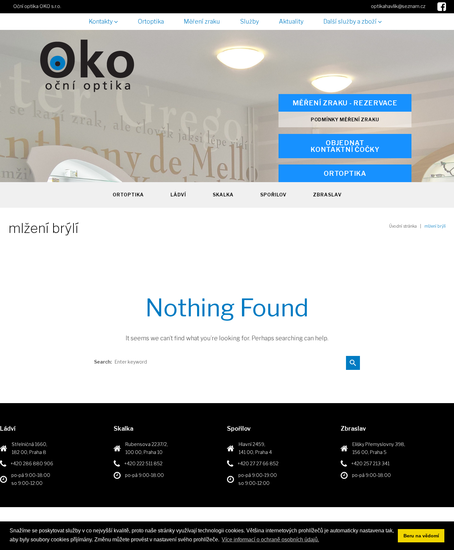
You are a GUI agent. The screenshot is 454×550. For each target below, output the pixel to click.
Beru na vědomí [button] (421, 535)
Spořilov (273, 194)
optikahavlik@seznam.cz (398, 6)
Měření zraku (202, 21)
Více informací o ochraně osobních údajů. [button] (270, 539)
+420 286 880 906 (32, 463)
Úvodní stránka (403, 226)
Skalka (223, 194)
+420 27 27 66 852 (258, 463)
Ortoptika (151, 21)
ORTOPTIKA (345, 173)
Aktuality (291, 21)
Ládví (178, 194)
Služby (249, 21)
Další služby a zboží (350, 21)
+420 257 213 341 (370, 463)
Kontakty (101, 21)
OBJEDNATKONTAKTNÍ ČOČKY (345, 146)
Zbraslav (327, 194)
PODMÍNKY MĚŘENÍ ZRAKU (345, 119)
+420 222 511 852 (143, 463)
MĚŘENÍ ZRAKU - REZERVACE (344, 103)
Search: (103, 362)
